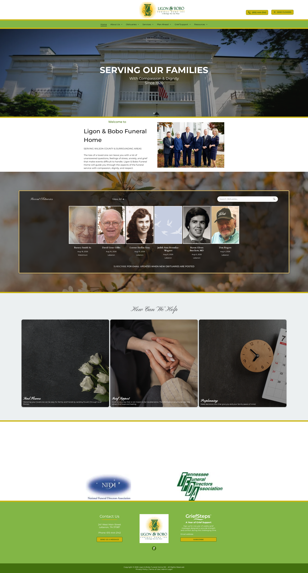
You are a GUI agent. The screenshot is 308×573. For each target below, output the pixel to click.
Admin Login (166, 569)
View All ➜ (118, 199)
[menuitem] (104, 24)
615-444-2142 (114, 532)
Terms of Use (154, 569)
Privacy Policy (142, 569)
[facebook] (154, 548)
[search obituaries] (275, 199)
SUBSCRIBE (120, 266)
